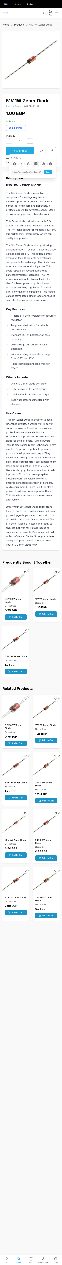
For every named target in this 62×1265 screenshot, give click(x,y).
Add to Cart (20, 151)
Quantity (10, 135)
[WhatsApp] (29, 164)
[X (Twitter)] (22, 164)
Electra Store (13, 106)
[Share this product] (52, 150)
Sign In (18, 4)
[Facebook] (14, 164)
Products (19, 24)
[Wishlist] (25, 572)
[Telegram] (50, 164)
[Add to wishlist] (41, 151)
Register (30, 4)
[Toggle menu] (57, 13)
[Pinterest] (43, 164)
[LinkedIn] (36, 164)
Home (5, 24)
